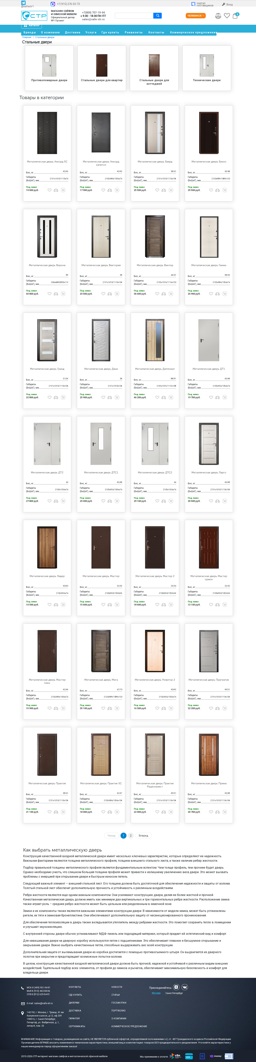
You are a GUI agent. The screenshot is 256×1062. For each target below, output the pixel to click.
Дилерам (74, 1002)
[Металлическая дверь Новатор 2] (155, 651)
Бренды (30, 32)
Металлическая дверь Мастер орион (208, 578)
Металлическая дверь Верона (47, 265)
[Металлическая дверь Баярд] (155, 132)
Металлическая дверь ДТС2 (155, 472)
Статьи (116, 995)
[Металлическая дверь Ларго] (209, 443)
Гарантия (74, 1018)
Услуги (91, 32)
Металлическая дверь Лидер (47, 576)
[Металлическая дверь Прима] (209, 754)
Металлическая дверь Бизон (209, 161)
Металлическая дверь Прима (209, 783)
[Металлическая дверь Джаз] (101, 340)
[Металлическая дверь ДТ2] (47, 443)
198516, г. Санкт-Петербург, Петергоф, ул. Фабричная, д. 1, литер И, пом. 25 (43, 1022)
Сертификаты (77, 1026)
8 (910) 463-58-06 (41, 991)
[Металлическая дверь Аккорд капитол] (101, 132)
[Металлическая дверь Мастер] (101, 547)
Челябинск (195, 15)
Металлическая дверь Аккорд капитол (101, 163)
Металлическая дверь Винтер (155, 265)
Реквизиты (134, 32)
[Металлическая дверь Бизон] (209, 132)
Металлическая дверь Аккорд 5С (47, 161)
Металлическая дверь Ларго (209, 472)
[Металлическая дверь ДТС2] (155, 443)
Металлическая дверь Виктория (101, 265)
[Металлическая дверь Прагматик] (209, 651)
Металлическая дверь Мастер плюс (47, 681)
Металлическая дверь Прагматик (209, 679)
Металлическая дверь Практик (47, 783)
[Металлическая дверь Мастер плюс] (47, 651)
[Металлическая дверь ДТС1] (101, 443)
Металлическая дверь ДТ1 (209, 368)
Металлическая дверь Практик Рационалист (155, 785)
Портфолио (119, 1010)
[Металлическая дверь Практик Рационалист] (155, 754)
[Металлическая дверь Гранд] (47, 340)
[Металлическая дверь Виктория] (101, 236)
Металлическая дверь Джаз (101, 368)
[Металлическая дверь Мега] (101, 651)
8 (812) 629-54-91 (41, 994)
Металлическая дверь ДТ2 (47, 472)
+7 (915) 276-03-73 (68, 3)
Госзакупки (119, 1002)
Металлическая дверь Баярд (155, 161)
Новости (117, 987)
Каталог (34, 25)
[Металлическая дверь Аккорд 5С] (47, 132)
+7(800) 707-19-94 (93, 12)
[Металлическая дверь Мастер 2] (155, 547)
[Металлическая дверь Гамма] (209, 236)
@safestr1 (27, 6)
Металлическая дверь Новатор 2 (155, 679)
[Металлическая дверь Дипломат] (155, 340)
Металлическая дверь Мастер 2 (154, 576)
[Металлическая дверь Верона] (47, 236)
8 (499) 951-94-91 (41, 987)
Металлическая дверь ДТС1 (101, 472)
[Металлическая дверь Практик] (47, 754)
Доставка (73, 32)
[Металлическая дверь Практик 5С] (101, 754)
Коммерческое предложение (193, 32)
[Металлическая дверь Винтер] (155, 236)
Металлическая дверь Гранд (47, 368)
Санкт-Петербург (174, 993)
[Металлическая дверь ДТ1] (209, 340)
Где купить (110, 32)
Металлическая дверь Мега (101, 679)
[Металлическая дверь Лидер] (47, 547)
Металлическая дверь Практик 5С (101, 783)
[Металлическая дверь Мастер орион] (209, 547)
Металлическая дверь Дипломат (155, 368)
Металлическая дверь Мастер (101, 576)
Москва (156, 993)
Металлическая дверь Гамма (208, 265)
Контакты (156, 32)
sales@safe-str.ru (43, 1003)
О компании (50, 32)
